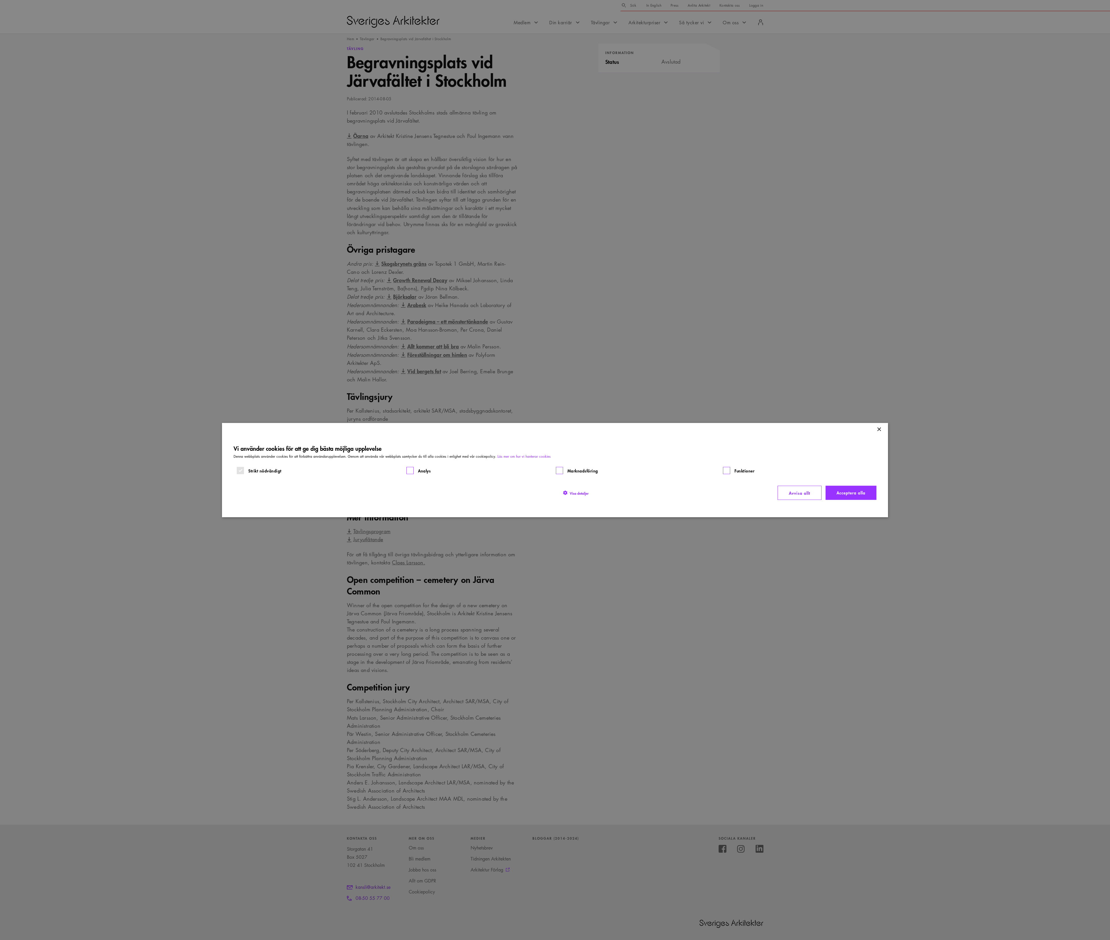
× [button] (879, 429)
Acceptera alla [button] (851, 492)
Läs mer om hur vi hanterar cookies (524, 456)
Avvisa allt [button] (799, 492)
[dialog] (555, 470)
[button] (576, 492)
